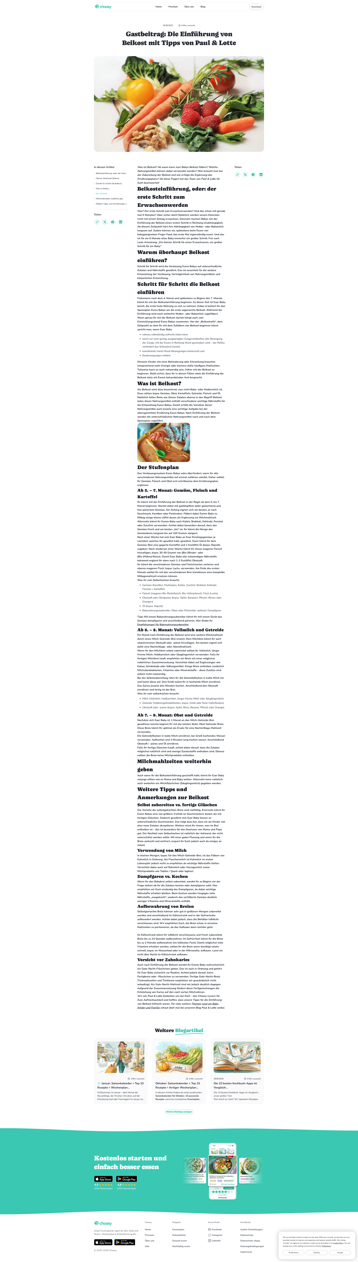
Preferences (293, 1253)
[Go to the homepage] (103, 1223)
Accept (340, 1253)
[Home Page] (103, 6)
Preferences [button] (326, 1246)
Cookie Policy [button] (338, 1243)
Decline (317, 1253)
